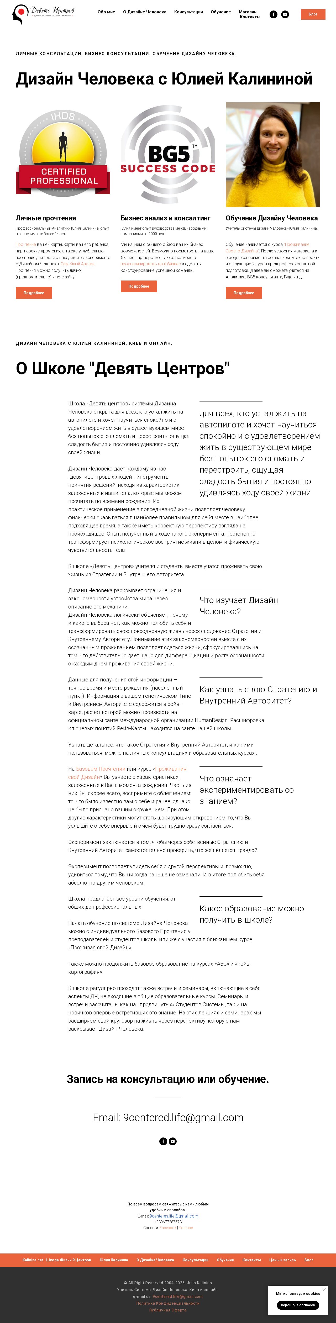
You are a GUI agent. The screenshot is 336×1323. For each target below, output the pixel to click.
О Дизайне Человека (144, 11)
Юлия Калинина (114, 1260)
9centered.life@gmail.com (178, 1296)
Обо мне (106, 11)
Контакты (250, 16)
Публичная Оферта (168, 1310)
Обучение (221, 11)
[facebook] (273, 14)
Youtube (186, 1228)
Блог (308, 1260)
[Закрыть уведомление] (324, 1289)
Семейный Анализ (77, 263)
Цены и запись (282, 1260)
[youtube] (285, 14)
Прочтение (26, 244)
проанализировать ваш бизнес (151, 263)
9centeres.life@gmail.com (174, 1216)
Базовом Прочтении (100, 769)
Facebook (168, 1228)
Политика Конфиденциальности (168, 1303)
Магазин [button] (247, 11)
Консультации (188, 11)
